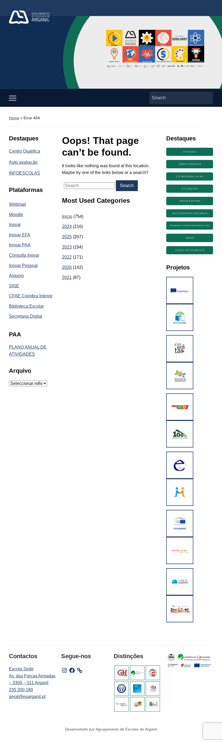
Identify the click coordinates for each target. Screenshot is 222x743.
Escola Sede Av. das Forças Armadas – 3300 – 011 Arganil (32, 676)
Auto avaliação (23, 162)
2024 (67, 226)
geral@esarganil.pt (27, 696)
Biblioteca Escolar (26, 306)
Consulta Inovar (24, 255)
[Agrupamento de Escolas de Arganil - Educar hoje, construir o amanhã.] (29, 17)
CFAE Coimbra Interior (31, 296)
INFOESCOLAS (24, 173)
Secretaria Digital (25, 316)
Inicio (67, 216)
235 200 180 (21, 689)
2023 (67, 247)
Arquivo (16, 275)
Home (14, 118)
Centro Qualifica (24, 151)
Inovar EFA (19, 235)
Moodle (16, 214)
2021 (67, 277)
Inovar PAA (20, 245)
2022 (67, 257)
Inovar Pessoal (23, 265)
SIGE (14, 286)
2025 (67, 236)
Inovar (15, 224)
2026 (67, 267)
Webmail (17, 204)
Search (206, 97)
